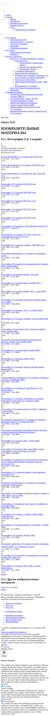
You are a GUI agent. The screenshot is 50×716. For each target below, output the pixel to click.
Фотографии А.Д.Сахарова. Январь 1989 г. (18, 359)
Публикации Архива (14, 92)
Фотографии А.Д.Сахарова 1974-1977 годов (18, 218)
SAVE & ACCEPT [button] (8, 714)
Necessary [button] (4, 684)
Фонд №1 (4, 117)
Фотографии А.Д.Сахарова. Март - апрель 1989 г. (20, 441)
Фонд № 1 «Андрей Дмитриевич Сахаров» (27, 59)
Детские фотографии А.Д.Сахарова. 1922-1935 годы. (22, 157)
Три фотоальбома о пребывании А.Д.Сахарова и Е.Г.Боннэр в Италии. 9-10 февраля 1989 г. (25, 379)
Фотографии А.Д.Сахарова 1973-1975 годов (18, 209)
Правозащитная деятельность (26, 73)
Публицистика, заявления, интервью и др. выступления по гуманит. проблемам (31, 76)
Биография (14, 46)
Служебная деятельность (25, 71)
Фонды (13, 19)
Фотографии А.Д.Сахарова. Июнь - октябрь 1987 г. (21, 283)
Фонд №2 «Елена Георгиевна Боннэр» (25, 88)
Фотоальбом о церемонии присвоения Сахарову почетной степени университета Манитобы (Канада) (24, 431)
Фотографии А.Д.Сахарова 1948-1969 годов (18, 192)
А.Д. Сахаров (11, 38)
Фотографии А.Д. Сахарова (26, 86)
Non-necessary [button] (6, 699)
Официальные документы (25, 30)
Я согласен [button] (5, 647)
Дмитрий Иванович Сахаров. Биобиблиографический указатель (23, 102)
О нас (12, 28)
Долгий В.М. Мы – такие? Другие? (24, 99)
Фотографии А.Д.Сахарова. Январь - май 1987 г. (20, 274)
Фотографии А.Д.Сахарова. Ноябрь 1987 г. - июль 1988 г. (23, 291)
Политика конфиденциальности (13, 632)
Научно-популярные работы (31, 67)
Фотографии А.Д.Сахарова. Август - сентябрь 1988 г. (22, 310)
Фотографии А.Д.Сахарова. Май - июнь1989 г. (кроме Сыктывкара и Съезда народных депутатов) (22, 450)
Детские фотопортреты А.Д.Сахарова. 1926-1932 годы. (23, 165)
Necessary (7, 686)
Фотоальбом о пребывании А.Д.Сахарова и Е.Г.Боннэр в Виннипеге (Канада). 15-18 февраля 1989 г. (23, 421)
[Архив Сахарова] (11, 7)
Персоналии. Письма (28, 69)
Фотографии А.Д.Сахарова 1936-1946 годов (18, 184)
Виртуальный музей (18, 40)
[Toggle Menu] (2, 34)
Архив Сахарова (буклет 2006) (22, 105)
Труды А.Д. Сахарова (18, 44)
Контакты (14, 54)
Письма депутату (17, 25)
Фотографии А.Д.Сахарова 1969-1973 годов (18, 201)
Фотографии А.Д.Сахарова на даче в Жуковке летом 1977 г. (24, 226)
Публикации (15, 21)
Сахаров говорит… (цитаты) (21, 42)
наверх (3, 574)
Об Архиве (10, 50)
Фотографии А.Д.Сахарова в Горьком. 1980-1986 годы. (23, 245)
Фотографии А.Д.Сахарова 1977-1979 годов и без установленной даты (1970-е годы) (20, 236)
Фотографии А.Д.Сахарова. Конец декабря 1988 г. (21, 350)
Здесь (9, 643)
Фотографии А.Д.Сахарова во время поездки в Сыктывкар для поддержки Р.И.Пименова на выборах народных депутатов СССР (24, 462)
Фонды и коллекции (14, 57)
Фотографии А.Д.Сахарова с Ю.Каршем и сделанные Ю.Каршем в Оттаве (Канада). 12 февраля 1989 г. (22, 400)
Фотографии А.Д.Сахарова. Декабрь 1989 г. (18, 535)
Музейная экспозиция (19, 23)
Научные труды (21, 61)
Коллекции (14, 90)
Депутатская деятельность (25, 80)
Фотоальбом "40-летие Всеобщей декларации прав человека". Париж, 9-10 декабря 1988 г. (21, 341)
